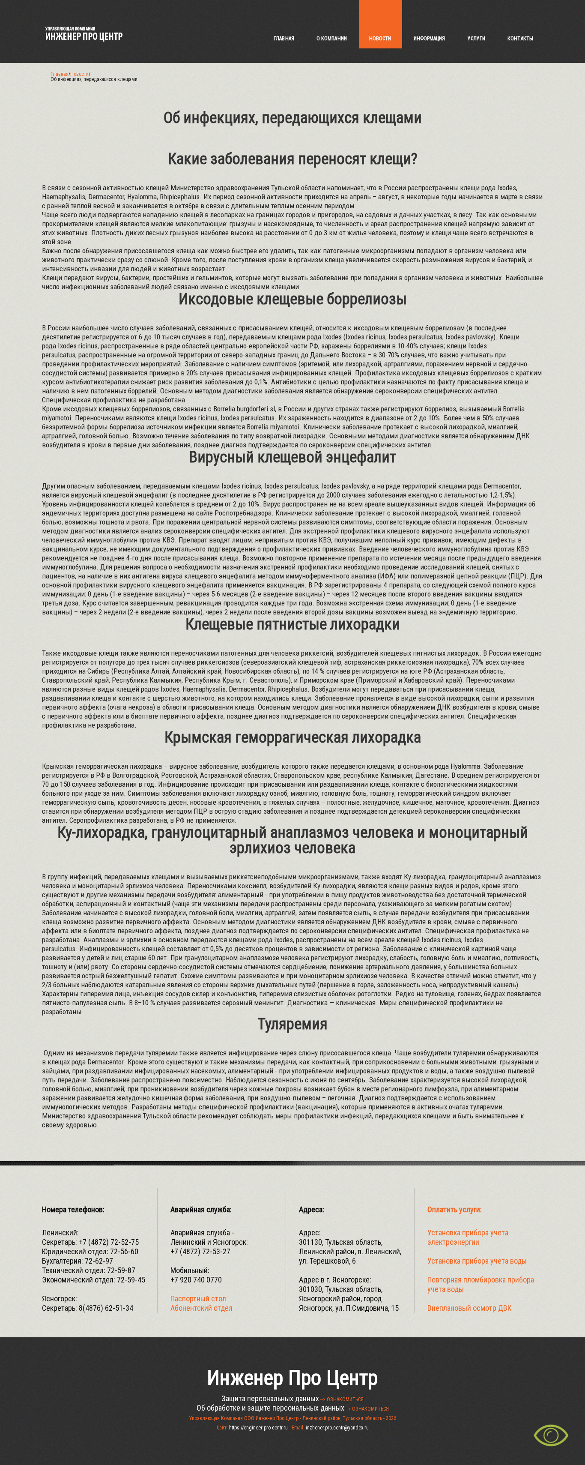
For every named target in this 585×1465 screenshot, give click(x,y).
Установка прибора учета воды (477, 1260)
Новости (79, 74)
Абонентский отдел (201, 1307)
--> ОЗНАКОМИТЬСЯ (342, 1399)
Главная (60, 74)
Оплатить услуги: (454, 1209)
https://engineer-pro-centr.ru (258, 1428)
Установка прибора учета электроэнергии (467, 1237)
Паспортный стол (198, 1298)
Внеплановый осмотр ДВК (469, 1307)
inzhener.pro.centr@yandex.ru (337, 1428)
